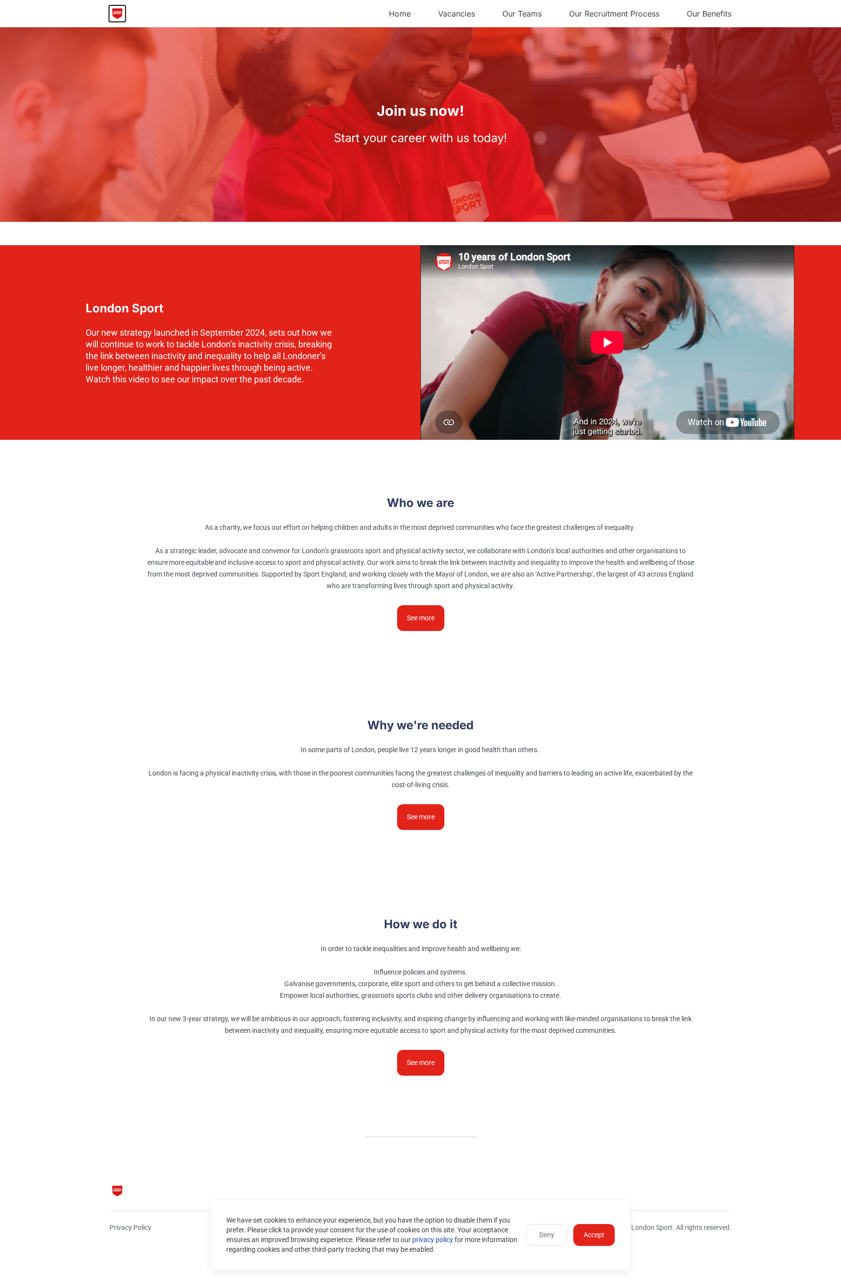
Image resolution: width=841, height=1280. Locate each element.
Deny (546, 1235)
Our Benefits (709, 13)
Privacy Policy (130, 1227)
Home (400, 13)
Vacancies (456, 13)
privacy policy (432, 1240)
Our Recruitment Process (614, 13)
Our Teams (522, 13)
